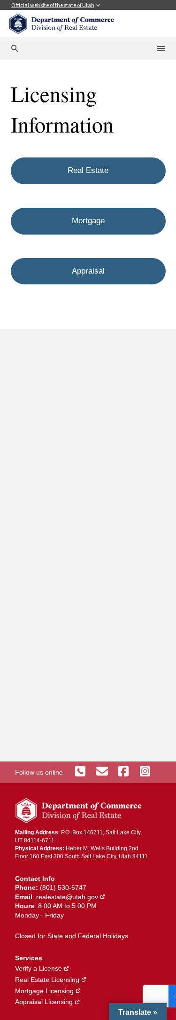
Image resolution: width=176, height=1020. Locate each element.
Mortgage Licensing (48, 991)
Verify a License (42, 968)
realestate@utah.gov (71, 897)
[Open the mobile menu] (161, 48)
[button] (138, 1011)
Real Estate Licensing (51, 979)
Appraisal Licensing (47, 1001)
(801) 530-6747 (63, 887)
